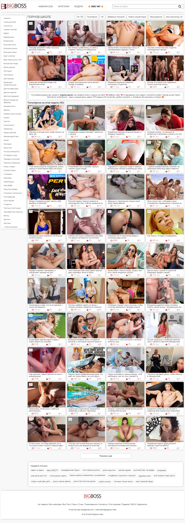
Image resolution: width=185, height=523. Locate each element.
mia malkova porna (91, 470)
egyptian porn (145, 476)
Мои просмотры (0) (174, 17)
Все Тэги (66, 504)
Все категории (55, 504)
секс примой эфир (144, 481)
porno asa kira (109, 470)
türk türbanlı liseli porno (164, 475)
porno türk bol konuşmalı (84, 481)
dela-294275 (52, 470)
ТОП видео (97, 97)
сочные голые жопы (123, 481)
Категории (63, 6)
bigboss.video (97, 514)
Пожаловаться (91, 504)
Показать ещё (106, 456)
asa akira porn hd (39, 476)
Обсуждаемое (156, 17)
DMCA (133, 504)
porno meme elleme (61, 481)
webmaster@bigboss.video (105, 510)
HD (102, 17)
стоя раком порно (58, 476)
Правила (125, 504)
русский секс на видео (144, 470)
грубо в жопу (105, 481)
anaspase (161, 470)
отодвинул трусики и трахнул (122, 475)
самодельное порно (70, 470)
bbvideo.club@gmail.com (84, 510)
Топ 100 (80, 17)
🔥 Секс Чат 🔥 (95, 6)
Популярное (92, 17)
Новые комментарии (137, 17)
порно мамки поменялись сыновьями (87, 475)
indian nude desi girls (40, 481)
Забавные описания (115, 17)
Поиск (74, 504)
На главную (43, 504)
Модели (78, 6)
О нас (80, 504)
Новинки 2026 (45, 6)
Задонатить (142, 504)
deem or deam (37, 470)
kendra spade (125, 470)
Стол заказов (114, 504)
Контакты (103, 504)
